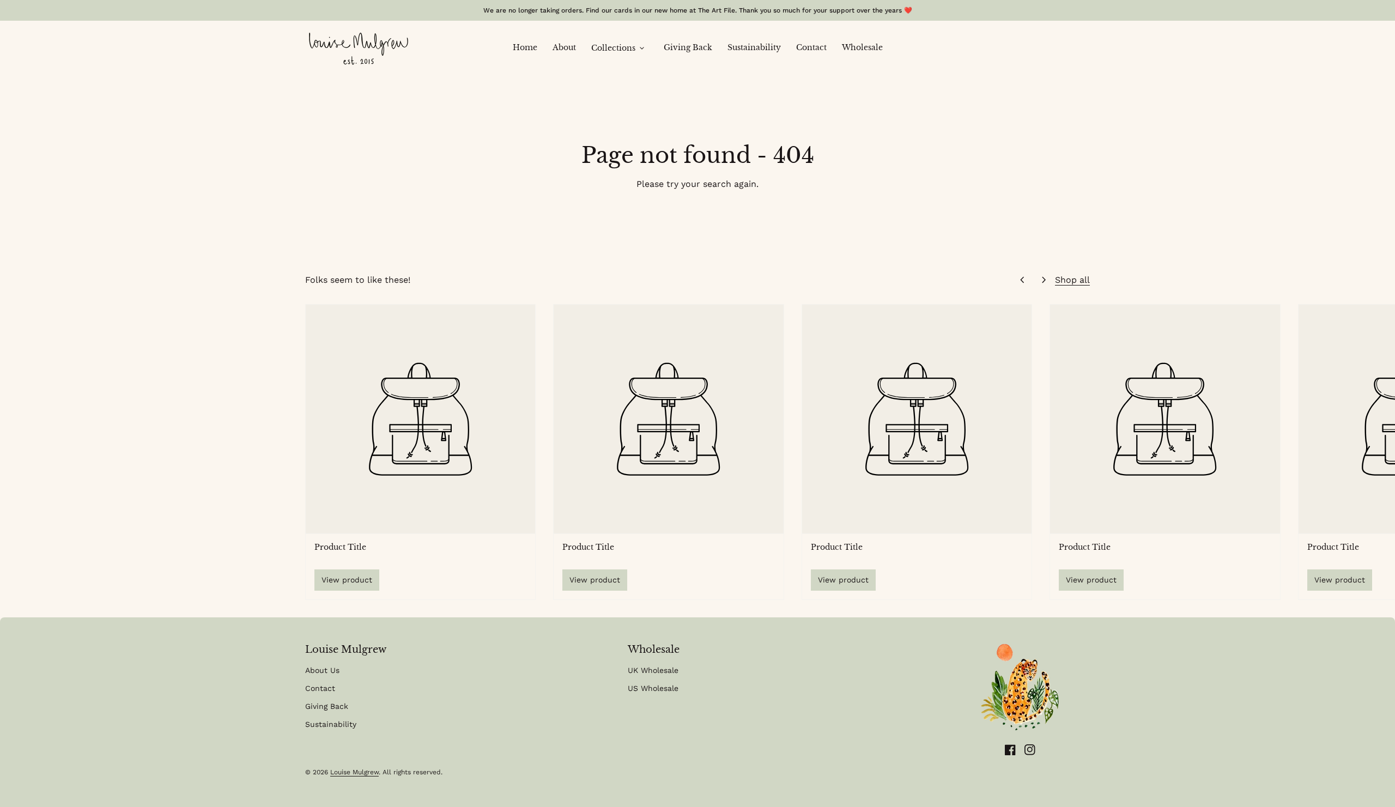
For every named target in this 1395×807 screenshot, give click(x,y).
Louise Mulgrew (354, 772)
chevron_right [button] (1044, 280)
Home (529, 47)
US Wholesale (653, 688)
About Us (322, 670)
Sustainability (758, 47)
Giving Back (692, 47)
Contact (815, 47)
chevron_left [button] (1022, 280)
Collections (618, 48)
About (568, 47)
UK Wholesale (653, 670)
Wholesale (862, 47)
